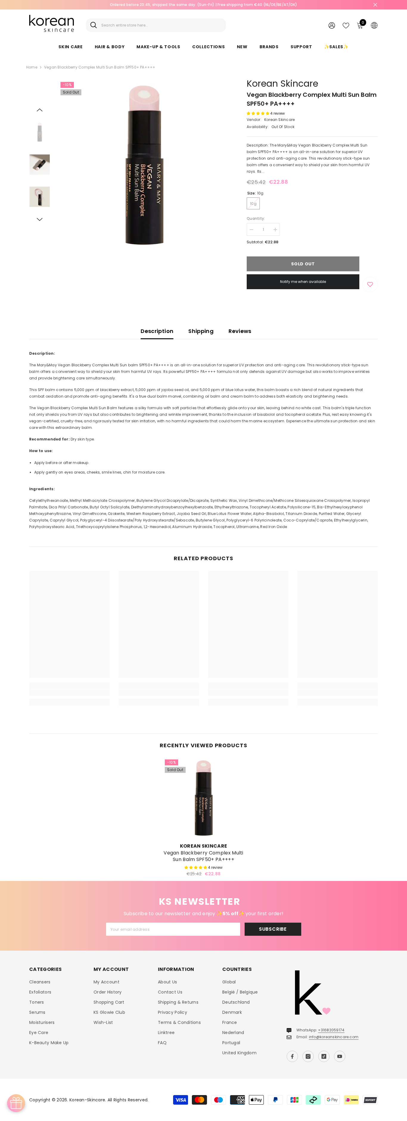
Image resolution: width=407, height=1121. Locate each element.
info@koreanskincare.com (334, 1036)
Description (157, 331)
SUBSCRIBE (273, 929)
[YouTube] (339, 1056)
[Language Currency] (374, 25)
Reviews (240, 331)
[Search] (156, 25)
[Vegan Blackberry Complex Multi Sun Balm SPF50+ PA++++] (203, 798)
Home (31, 67)
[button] (39, 109)
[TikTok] (324, 1056)
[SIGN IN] (331, 25)
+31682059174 (331, 1030)
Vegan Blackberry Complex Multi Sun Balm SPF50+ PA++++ (203, 856)
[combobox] (161, 25)
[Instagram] (308, 1056)
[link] (69, 692)
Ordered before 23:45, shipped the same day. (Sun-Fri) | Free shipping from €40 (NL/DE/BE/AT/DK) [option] (203, 4)
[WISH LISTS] (346, 25)
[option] (144, 165)
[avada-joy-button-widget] (16, 1103)
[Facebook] (292, 1056)
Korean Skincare (282, 83)
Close (375, 4)
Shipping (201, 331)
